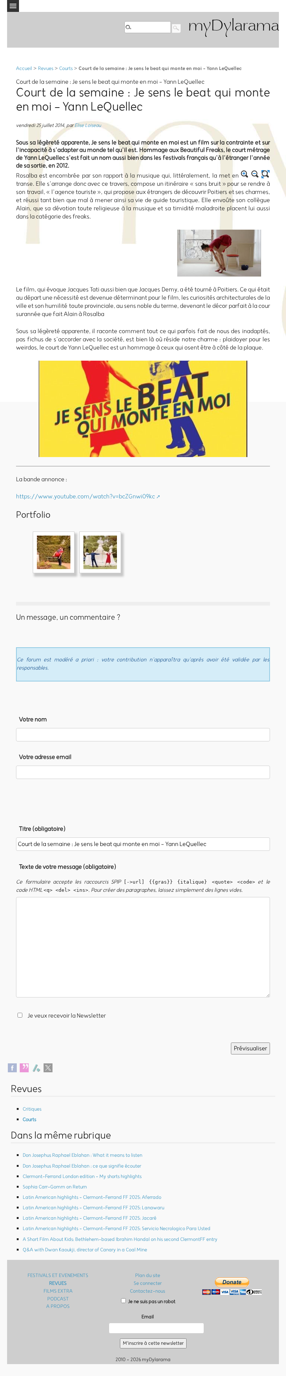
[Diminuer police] (255, 174)
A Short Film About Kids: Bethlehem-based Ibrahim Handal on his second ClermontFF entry (120, 1239)
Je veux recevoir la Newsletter (67, 1016)
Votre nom (33, 719)
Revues (45, 69)
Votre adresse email (45, 757)
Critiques (32, 1109)
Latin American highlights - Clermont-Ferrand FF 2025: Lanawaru (93, 1208)
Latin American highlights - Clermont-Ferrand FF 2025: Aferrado (92, 1197)
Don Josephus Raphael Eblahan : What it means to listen (82, 1155)
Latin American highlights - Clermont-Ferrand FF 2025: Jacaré (89, 1218)
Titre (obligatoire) (42, 829)
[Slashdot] (36, 1067)
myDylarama (233, 26)
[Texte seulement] (265, 174)
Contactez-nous (147, 1291)
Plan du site (147, 1276)
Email (148, 1317)
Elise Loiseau (87, 126)
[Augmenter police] (244, 174)
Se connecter (148, 1283)
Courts (66, 69)
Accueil (24, 69)
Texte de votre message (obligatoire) (67, 867)
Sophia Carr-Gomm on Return (55, 1187)
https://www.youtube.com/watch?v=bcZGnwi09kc (85, 496)
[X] (48, 1067)
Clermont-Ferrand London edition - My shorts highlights (82, 1177)
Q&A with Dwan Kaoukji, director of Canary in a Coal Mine (85, 1250)
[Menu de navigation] (13, 6)
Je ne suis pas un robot (151, 1302)
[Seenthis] (24, 1067)
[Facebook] (12, 1067)
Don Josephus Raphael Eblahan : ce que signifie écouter (82, 1166)
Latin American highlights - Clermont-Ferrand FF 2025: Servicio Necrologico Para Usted (116, 1229)
